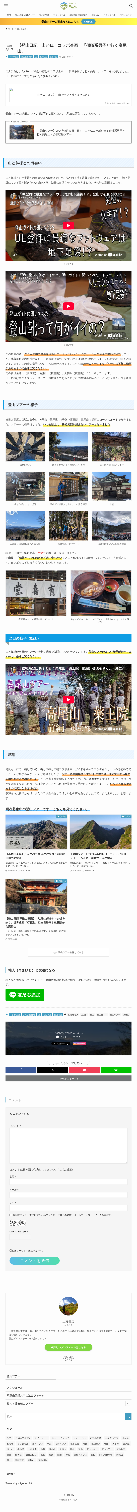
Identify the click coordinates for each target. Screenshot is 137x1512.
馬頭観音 (19, 1460)
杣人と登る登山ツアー (20, 1403)
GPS (9, 1438)
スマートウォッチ (60, 1438)
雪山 (9, 1460)
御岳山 (52, 1449)
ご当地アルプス (23, 1438)
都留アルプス (80, 1454)
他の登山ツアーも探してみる (68, 952)
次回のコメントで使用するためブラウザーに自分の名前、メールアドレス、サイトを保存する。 (63, 1214)
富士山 (10, 1449)
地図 (85, 1443)
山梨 (43, 1449)
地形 (106, 1443)
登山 (92, 1014)
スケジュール (15, 1387)
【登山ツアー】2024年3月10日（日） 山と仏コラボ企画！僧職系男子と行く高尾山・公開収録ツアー (81, 132)
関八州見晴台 (105, 1454)
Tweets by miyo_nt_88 (19, 1483)
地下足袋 (74, 1443)
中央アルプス (111, 1438)
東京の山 (43, 56)
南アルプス (60, 1443)
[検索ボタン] (131, 6)
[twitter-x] (65, 1358)
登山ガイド (102, 1014)
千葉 (49, 1443)
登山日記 (53, 56)
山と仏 (84, 1014)
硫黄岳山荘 (31, 1454)
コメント (15, 1125)
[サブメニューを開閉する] (127, 1403)
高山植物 (42, 1460)
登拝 (9, 1454)
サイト (13, 1202)
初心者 (10, 1443)
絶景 (59, 1454)
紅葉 (51, 1454)
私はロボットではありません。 (28, 1250)
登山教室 (120, 1449)
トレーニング (79, 1438)
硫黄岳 (18, 1454)
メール (14, 1189)
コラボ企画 (14, 56)
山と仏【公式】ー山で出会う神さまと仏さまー (65, 95)
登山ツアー (115, 1014)
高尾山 (126, 1014)
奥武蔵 (126, 1443)
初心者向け (73, 1014)
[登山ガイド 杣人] (68, 6)
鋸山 (93, 1454)
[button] (21, 1070)
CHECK (88, 21)
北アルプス (37, 1443)
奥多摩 (115, 1443)
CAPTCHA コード (19, 1231)
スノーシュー (41, 1438)
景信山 (62, 1449)
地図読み (95, 1443)
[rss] (72, 1494)
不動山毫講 (95, 1438)
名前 (13, 1176)
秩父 (43, 1454)
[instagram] (71, 1358)
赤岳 (68, 1454)
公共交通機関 (26, 56)
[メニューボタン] (6, 6)
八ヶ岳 (125, 1438)
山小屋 (20, 1449)
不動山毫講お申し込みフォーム (25, 1395)
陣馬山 (119, 1454)
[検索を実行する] (128, 1416)
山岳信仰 (32, 1449)
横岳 (72, 1449)
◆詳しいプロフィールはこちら (68, 1347)
